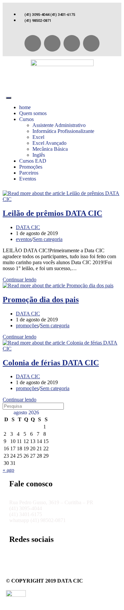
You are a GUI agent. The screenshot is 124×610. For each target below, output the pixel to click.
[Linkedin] (91, 43)
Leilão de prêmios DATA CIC (52, 213)
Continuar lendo (21, 279)
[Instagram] (71, 43)
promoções (27, 325)
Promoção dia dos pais (41, 299)
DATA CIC (28, 227)
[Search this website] (33, 406)
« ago (8, 470)
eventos (24, 239)
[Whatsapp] (52, 43)
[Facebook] (32, 43)
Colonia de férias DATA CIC (51, 362)
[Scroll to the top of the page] (5, 604)
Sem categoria (47, 239)
